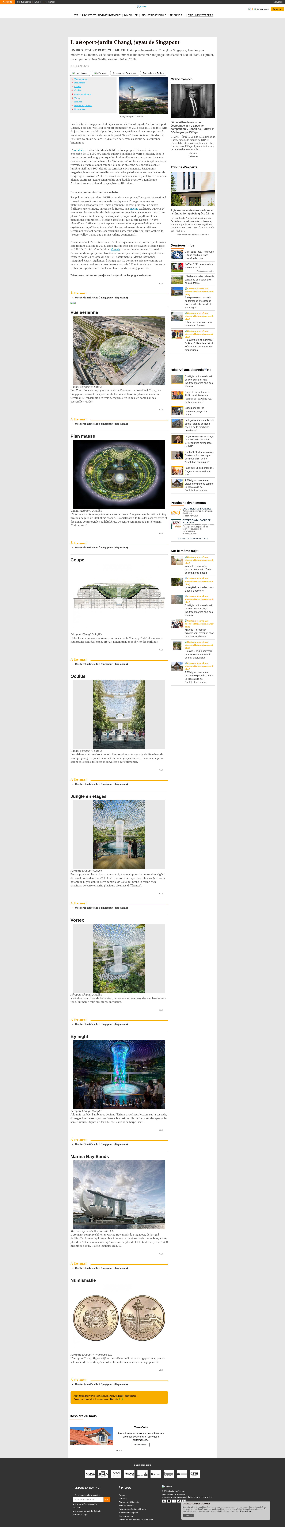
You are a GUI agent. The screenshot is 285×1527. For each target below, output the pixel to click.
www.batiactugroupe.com (173, 1491)
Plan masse (79, 82)
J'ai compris (188, 1516)
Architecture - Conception (125, 73)
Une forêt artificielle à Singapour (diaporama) (101, 297)
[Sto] (182, 1470)
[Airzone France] (156, 1470)
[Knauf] (169, 1470)
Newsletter (278, 2)
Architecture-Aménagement (101, 15)
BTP (75, 15)
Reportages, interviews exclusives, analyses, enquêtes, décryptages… (105, 1397)
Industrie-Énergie (153, 15)
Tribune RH (177, 15)
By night (78, 101)
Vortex (77, 98)
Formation (50, 2)
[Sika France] (142, 1470)
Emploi (37, 2)
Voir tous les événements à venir (193, 538)
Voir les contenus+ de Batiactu (87, 1507)
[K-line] (90, 1470)
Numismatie (80, 109)
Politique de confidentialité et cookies (136, 1516)
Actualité (7, 2)
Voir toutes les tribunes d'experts (193, 234)
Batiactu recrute (126, 1502)
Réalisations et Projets (153, 73)
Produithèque (24, 2)
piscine (134, 208)
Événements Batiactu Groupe (132, 1506)
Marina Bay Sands (83, 105)
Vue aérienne (80, 79)
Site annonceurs (126, 1513)
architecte (79, 150)
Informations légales (128, 1509)
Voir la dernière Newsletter (85, 1500)
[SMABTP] (103, 1470)
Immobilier (131, 15)
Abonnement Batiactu (129, 1499)
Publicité (123, 1495)
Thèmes (76, 1511)
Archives (77, 1504)
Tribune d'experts (200, 15)
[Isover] (129, 1470)
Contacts (123, 1492)
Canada (115, 249)
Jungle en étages (82, 94)
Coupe (77, 86)
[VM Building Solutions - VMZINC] (116, 1470)
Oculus (77, 90)
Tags (84, 1511)
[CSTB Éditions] (195, 1470)
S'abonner (277, 9)
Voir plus (193, 153)
